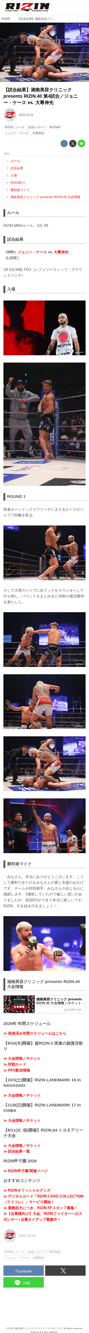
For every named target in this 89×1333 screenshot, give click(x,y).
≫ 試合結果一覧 (16, 1151)
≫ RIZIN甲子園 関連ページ (25, 1171)
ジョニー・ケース (32, 252)
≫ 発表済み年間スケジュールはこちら (34, 1033)
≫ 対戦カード (14, 1064)
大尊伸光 (61, 252)
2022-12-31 (26, 115)
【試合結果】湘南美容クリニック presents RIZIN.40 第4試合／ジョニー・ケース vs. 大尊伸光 (40, 96)
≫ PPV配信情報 (16, 1070)
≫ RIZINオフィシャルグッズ (26, 1190)
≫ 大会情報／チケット (22, 1058)
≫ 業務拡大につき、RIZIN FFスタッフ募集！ (40, 1208)
